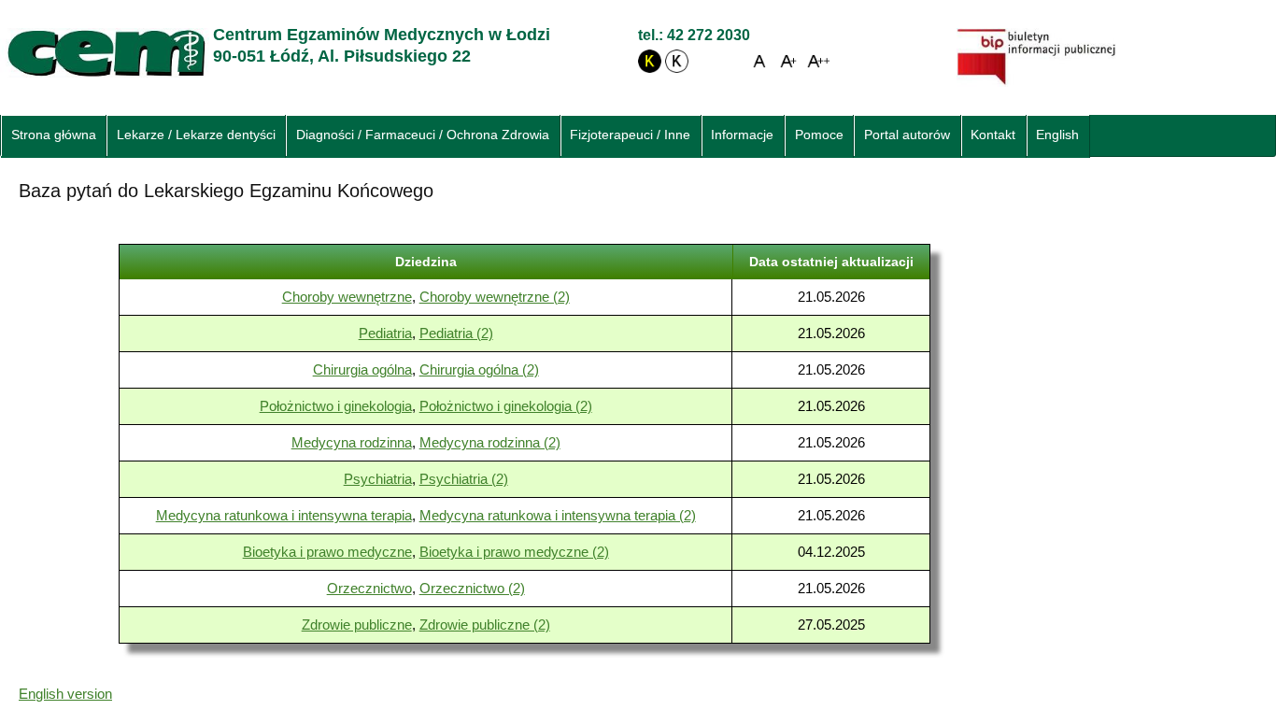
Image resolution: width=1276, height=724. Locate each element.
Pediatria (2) (456, 333)
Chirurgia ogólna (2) (479, 369)
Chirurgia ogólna (362, 369)
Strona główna (53, 135)
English (1057, 135)
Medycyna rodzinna (351, 442)
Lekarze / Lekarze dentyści (196, 135)
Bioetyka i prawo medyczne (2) (514, 552)
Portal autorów (907, 135)
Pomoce (819, 135)
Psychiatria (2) (463, 479)
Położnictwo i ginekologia (336, 406)
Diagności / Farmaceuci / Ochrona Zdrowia (422, 135)
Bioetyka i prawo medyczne (327, 552)
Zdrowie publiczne (357, 624)
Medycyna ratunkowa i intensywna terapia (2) (557, 515)
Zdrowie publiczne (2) (484, 624)
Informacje (742, 135)
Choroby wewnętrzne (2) (494, 297)
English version (65, 694)
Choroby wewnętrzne (347, 297)
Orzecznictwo (369, 588)
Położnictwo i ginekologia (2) (505, 406)
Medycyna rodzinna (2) (489, 442)
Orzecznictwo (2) (472, 588)
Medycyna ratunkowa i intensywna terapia (284, 515)
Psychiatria (378, 479)
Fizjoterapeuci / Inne (630, 135)
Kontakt (993, 135)
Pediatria (385, 333)
